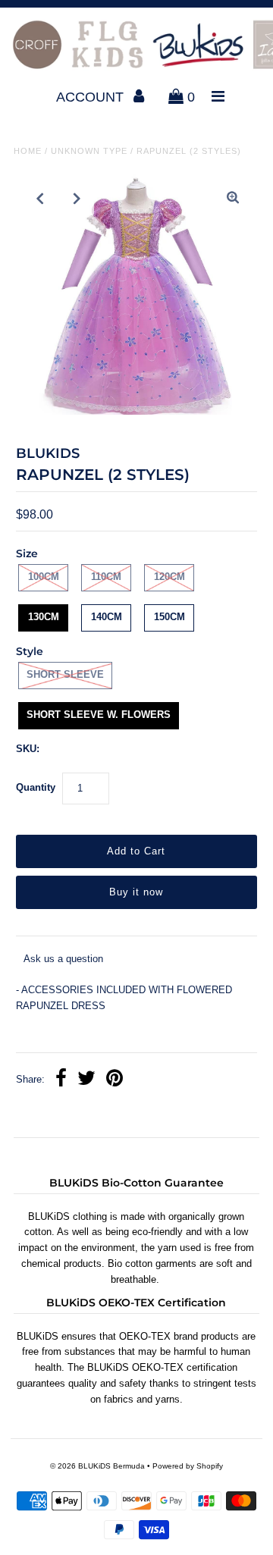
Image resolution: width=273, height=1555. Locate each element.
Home (28, 150)
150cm (169, 616)
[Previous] (40, 198)
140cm (106, 616)
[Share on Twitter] (86, 1080)
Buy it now (136, 892)
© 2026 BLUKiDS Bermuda (97, 1466)
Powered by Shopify (187, 1466)
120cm (169, 576)
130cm (43, 616)
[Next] (77, 198)
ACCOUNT (91, 97)
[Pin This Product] (114, 1080)
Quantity (35, 787)
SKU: (27, 748)
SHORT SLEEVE (65, 674)
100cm (43, 576)
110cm (106, 576)
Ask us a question (63, 958)
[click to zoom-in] (232, 198)
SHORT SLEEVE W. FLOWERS (99, 714)
